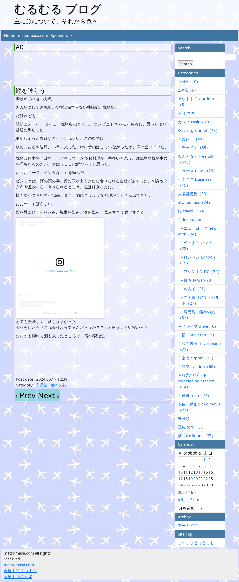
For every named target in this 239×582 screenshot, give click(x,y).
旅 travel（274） (193, 211)
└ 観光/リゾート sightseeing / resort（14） (196, 380)
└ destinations (191, 219)
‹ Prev (25, 395)
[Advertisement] (33, 67)
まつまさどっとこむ (196, 542)
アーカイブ (188, 525)
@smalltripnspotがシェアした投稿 (59, 313)
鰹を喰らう (31, 91)
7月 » (194, 499)
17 (180, 478)
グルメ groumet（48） (199, 130)
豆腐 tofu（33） (192, 427)
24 (180, 484)
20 (195, 478)
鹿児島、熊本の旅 (51, 385)
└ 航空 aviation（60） (197, 366)
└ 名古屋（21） (193, 288)
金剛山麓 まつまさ (20, 570)
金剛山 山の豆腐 (18, 576)
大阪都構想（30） (194, 193)
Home (9, 35)
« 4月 (182, 499)
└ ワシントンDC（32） (200, 271)
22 (205, 478)
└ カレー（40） (192, 139)
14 (200, 472)
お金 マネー (188, 113)
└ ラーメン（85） (194, 147)
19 (190, 478)
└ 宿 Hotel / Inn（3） (197, 334)
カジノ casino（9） (195, 121)
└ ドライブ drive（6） (198, 326)
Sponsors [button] (60, 35)
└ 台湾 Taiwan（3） (196, 280)
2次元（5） (188, 90)
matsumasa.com (33, 35)
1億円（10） (189, 81)
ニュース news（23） (197, 170)
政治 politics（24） (195, 202)
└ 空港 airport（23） (196, 358)
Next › (48, 395)
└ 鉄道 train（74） (194, 395)
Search (185, 63)
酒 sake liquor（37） (196, 435)
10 (180, 472)
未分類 (184, 418)
